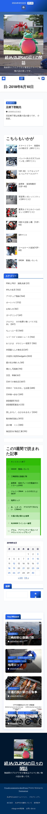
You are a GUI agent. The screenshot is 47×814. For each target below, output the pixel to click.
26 (14, 573)
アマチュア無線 (13, 296)
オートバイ (11, 302)
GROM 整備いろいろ (28, 260)
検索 (8, 586)
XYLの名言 (11, 290)
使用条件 (37, 803)
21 (24, 568)
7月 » (26, 578)
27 (19, 573)
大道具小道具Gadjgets (16, 356)
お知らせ (10, 309)
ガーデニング (12, 315)
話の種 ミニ (12, 425)
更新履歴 (10, 401)
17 (38, 563)
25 (9, 573)
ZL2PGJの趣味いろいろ (23, 803)
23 (33, 568)
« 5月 (20, 578)
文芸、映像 (11, 375)
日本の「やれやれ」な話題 (18, 388)
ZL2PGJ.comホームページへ (17, 797)
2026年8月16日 (16, 641)
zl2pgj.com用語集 (18, 808)
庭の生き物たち (13, 362)
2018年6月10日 (14, 111)
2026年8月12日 (16, 723)
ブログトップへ (34, 797)
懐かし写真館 (12, 369)
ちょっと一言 (12, 331)
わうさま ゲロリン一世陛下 (19, 343)
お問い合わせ (31, 808)
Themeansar (23, 791)
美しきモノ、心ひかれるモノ (19, 412)
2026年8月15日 (16, 669)
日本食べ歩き (12, 394)
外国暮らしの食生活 (15, 350)
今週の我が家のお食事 (22, 692)
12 (14, 563)
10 (38, 559)
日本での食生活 (13, 382)
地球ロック (15, 664)
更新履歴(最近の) (13, 405)
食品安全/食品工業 (14, 431)
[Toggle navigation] (21, 78)
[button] (39, 78)
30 (33, 573)
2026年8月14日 (16, 696)
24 (38, 568)
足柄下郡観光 (13, 107)
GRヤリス (23, 235)
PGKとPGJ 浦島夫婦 (15, 283)
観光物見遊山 (11, 103)
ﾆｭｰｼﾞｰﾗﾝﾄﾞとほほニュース (18, 337)
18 (9, 568)
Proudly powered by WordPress (16, 788)
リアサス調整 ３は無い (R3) (22, 718)
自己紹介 (10, 803)
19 (14, 568)
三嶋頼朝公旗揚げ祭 (21, 637)
